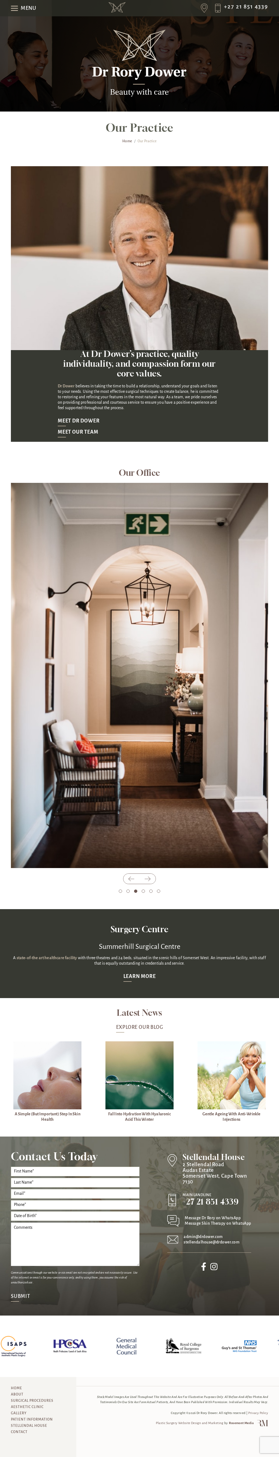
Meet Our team (78, 432)
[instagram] (213, 1268)
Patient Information (32, 1420)
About (17, 1395)
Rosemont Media (241, 1423)
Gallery (19, 1413)
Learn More (139, 976)
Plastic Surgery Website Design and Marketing (189, 1423)
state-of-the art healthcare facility (47, 958)
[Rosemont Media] (261, 1425)
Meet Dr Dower (78, 421)
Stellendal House (29, 1426)
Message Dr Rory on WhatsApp (213, 1218)
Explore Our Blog (139, 1027)
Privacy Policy (258, 1413)
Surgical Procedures (32, 1401)
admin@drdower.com (203, 1237)
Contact (19, 1432)
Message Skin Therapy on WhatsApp (218, 1223)
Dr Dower (66, 386)
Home (20, 31)
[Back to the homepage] (117, 11)
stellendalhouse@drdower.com (211, 1242)
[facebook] (203, 1268)
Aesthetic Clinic (27, 1407)
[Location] (205, 8)
